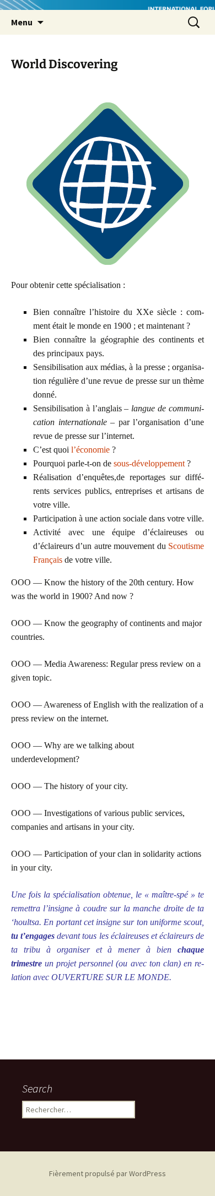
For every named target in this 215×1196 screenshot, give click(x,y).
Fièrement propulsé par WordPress (107, 1173)
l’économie (90, 449)
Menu (22, 22)
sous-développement (149, 463)
